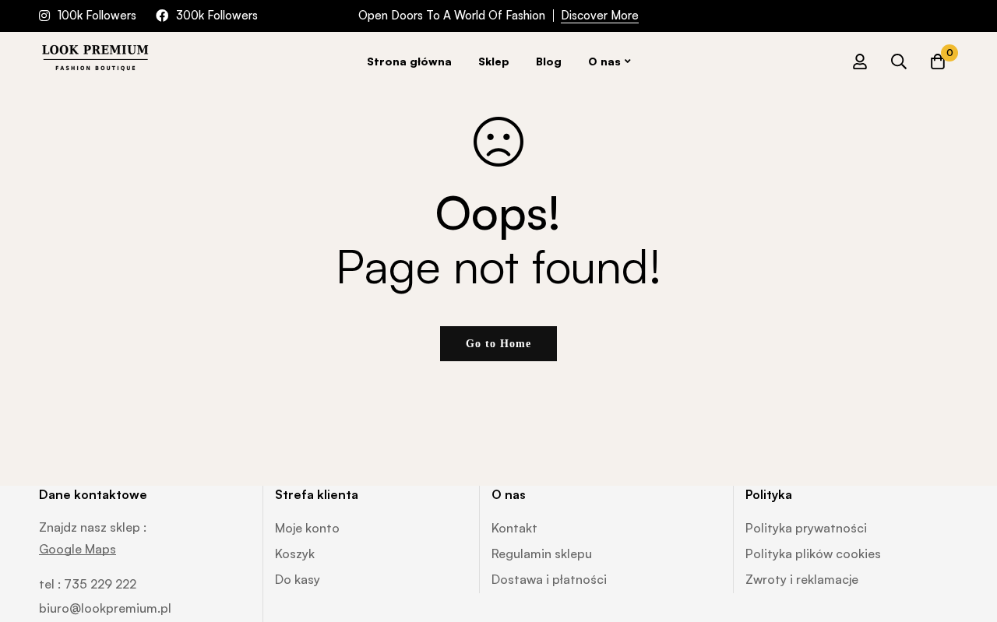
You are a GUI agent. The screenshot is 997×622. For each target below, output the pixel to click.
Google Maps (77, 549)
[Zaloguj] (859, 61)
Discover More (600, 15)
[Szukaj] (898, 61)
